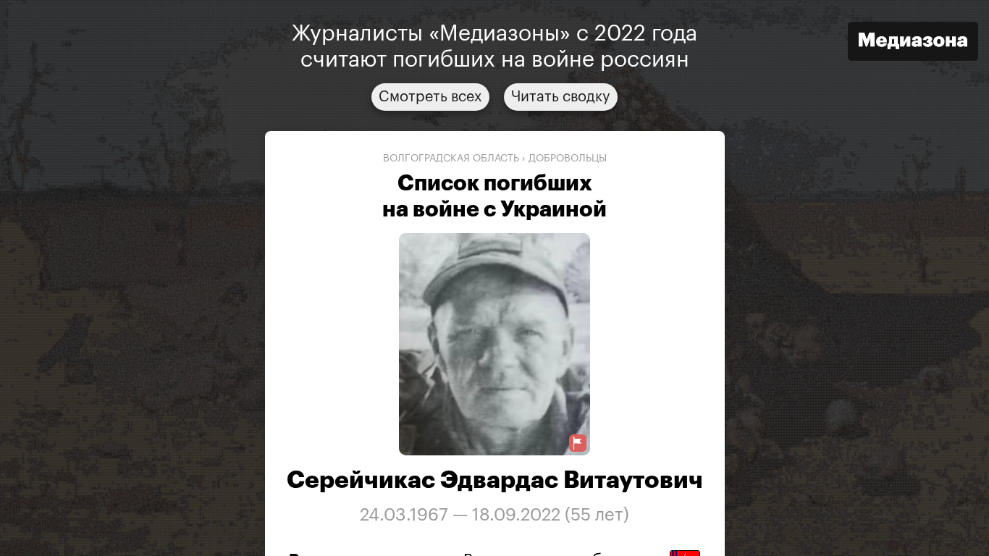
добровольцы (568, 158)
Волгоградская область (451, 158)
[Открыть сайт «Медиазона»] (913, 43)
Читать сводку (560, 97)
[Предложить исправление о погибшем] (578, 443)
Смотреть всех (430, 97)
